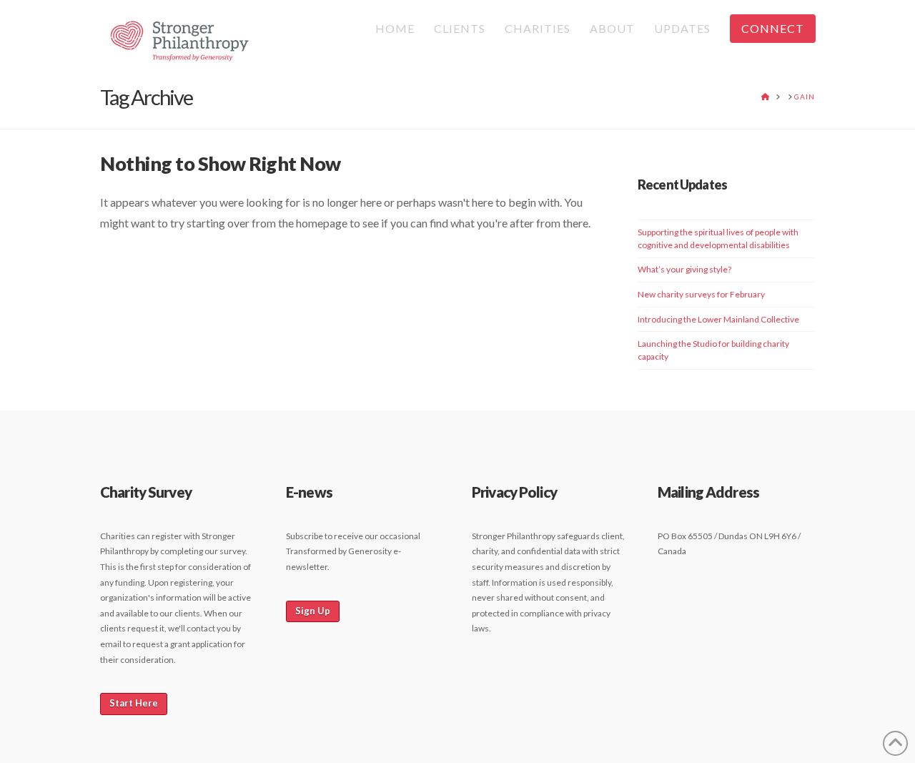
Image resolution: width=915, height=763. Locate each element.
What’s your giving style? (684, 269)
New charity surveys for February (701, 294)
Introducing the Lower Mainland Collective (718, 319)
